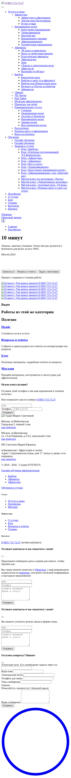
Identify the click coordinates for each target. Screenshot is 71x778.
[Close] (2, 556)
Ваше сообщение (10, 702)
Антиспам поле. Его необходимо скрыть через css (29, 664)
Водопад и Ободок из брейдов (38, 86)
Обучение (13, 137)
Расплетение (22, 128)
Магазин (7, 368)
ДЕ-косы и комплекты (33, 50)
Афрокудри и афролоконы (36, 17)
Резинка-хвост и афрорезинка (31, 131)
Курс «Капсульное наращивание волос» (43, 170)
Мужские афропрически (28, 101)
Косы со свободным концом (37, 53)
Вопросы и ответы (27, 271)
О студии (13, 196)
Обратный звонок (11, 217)
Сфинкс (19, 92)
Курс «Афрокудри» (32, 158)
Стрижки (26, 110)
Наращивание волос (26, 26)
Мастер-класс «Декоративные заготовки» (44, 182)
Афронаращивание (31, 41)
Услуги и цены (16, 11)
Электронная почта (12, 674)
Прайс (5, 327)
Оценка (5, 685)
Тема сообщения (10, 681)
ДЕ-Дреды (20, 95)
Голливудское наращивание (36, 44)
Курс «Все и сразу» (32, 164)
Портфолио (14, 193)
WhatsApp (40, 569)
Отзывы (12, 202)
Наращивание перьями (34, 38)
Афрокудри (21, 14)
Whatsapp (6, 214)
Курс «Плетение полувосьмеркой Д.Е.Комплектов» (40, 153)
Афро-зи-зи (27, 68)
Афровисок (27, 89)
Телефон (6, 409)
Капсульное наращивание (35, 29)
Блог (10, 199)
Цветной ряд (28, 35)
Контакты (13, 205)
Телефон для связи (11, 678)
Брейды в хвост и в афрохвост (38, 80)
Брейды (19, 74)
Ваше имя (6, 671)
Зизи (23, 62)
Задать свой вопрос (49, 271)
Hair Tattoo (20, 98)
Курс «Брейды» (29, 149)
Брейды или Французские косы (38, 83)
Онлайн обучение (25, 140)
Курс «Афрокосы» (31, 161)
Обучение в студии (12, 487)
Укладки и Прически (33, 116)
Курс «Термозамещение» (35, 167)
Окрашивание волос (32, 113)
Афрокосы (20, 47)
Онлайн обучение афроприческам (20, 470)
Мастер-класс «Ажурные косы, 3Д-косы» (44, 185)
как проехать (8, 427)
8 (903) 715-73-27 (14, 3)
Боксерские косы (30, 77)
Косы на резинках (25, 134)
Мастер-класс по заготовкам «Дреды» (42, 179)
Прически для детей (26, 104)
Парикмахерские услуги (28, 107)
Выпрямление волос (32, 119)
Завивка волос (29, 122)
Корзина (12, 208)
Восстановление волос (34, 125)
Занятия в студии (24, 146)
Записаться (8, 271)
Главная (12, 226)
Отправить (8, 602)
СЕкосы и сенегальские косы (37, 65)
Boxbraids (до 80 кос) (32, 71)
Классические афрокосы (34, 56)
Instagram (24, 572)
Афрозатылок (28, 59)
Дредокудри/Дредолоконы (36, 20)
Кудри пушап (28, 23)
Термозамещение (30, 32)
